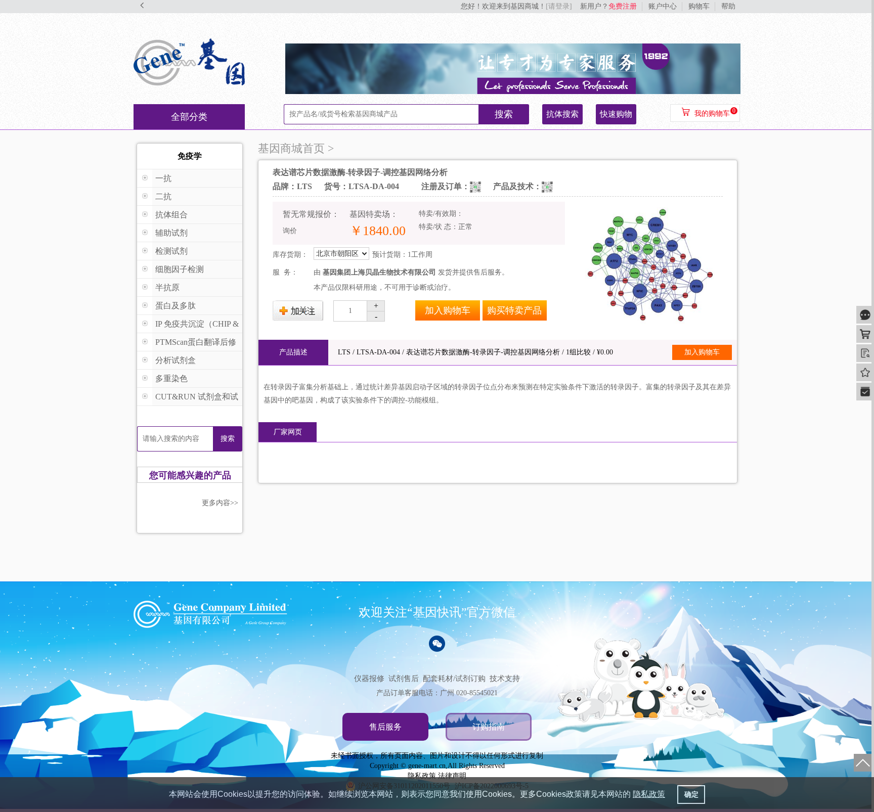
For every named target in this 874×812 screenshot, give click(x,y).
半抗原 (167, 287)
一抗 (163, 178)
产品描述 (293, 352)
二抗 (163, 196)
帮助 (728, 6)
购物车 (699, 6)
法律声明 (452, 776)
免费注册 (622, 6)
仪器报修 (369, 678)
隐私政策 (422, 776)
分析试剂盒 (175, 360)
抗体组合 (171, 214)
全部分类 (189, 117)
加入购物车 (447, 310)
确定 (691, 794)
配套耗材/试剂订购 (454, 678)
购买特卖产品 (514, 310)
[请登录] (559, 6)
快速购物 (616, 114)
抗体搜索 (562, 114)
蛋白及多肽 (175, 305)
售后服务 (385, 727)
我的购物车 (712, 113)
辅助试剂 (171, 233)
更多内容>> (220, 503)
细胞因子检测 (179, 269)
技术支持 (505, 678)
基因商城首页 (291, 148)
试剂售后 (403, 678)
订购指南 (488, 727)
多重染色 (171, 378)
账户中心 (662, 6)
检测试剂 (171, 251)
